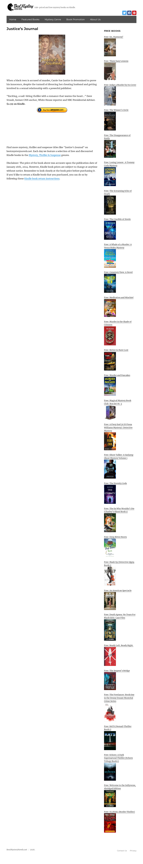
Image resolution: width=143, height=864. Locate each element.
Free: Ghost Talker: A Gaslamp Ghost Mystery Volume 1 (118, 456)
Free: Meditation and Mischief (119, 297)
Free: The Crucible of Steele (117, 219)
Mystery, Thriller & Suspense (45, 155)
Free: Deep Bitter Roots (115, 537)
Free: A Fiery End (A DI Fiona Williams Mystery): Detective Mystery (118, 427)
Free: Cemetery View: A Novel (118, 272)
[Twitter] (124, 13)
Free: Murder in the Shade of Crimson (118, 323)
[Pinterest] (134, 13)
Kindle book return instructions (41, 178)
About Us (95, 19)
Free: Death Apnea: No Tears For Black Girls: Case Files (119, 616)
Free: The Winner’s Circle (116, 110)
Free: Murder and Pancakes (117, 375)
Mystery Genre (53, 19)
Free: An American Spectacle (118, 590)
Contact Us (122, 850)
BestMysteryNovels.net (17, 850)
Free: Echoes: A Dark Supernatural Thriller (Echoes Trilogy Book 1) (118, 758)
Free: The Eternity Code (115, 483)
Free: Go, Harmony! (113, 37)
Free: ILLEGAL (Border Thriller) (119, 812)
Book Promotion (75, 19)
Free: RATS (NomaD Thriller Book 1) (117, 728)
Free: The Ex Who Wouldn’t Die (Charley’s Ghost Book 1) (119, 510)
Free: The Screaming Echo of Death (118, 192)
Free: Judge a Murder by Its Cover (120, 85)
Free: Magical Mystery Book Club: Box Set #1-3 (117, 402)
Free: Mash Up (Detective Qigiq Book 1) (119, 564)
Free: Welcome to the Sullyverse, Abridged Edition (120, 787)
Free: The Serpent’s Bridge (117, 670)
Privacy (133, 850)
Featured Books (30, 19)
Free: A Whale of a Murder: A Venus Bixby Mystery (118, 246)
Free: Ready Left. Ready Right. (118, 645)
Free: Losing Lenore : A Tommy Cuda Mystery (119, 164)
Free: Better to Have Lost (116, 350)
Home (12, 19)
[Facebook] (129, 13)
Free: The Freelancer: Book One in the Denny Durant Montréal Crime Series (119, 697)
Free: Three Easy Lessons (116, 61)
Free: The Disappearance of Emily (117, 137)
